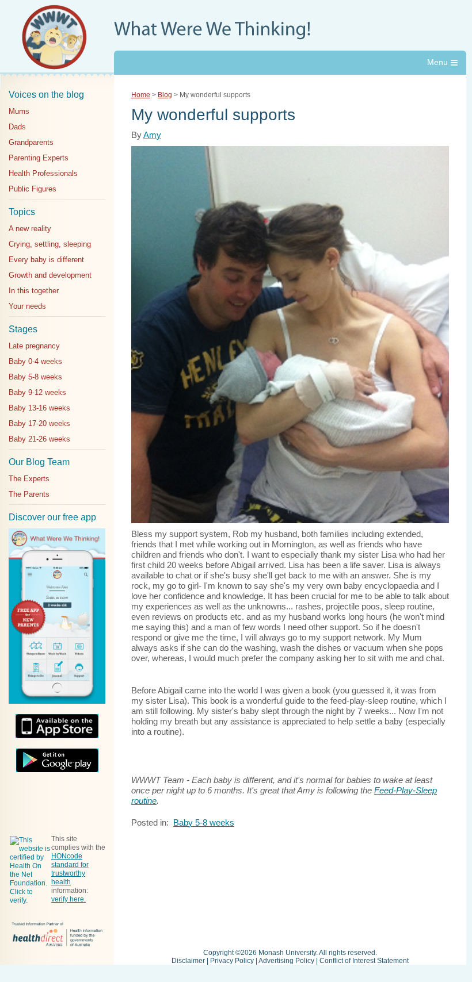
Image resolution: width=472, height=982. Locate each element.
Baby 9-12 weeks (37, 392)
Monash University (287, 953)
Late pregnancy (34, 346)
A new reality (30, 228)
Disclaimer (188, 961)
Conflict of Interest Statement (364, 961)
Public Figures (32, 189)
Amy (152, 135)
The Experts (29, 478)
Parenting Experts (38, 158)
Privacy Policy (232, 961)
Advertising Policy (286, 961)
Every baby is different (46, 259)
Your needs (27, 306)
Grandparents (31, 142)
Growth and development (50, 275)
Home (140, 95)
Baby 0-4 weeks (35, 361)
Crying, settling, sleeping (50, 244)
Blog (165, 95)
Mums (19, 111)
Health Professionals (43, 173)
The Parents (29, 494)
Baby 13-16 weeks (39, 408)
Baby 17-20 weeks (39, 423)
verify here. (68, 899)
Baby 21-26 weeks (39, 439)
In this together (34, 290)
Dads (17, 126)
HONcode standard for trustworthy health (70, 869)
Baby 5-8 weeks (35, 377)
